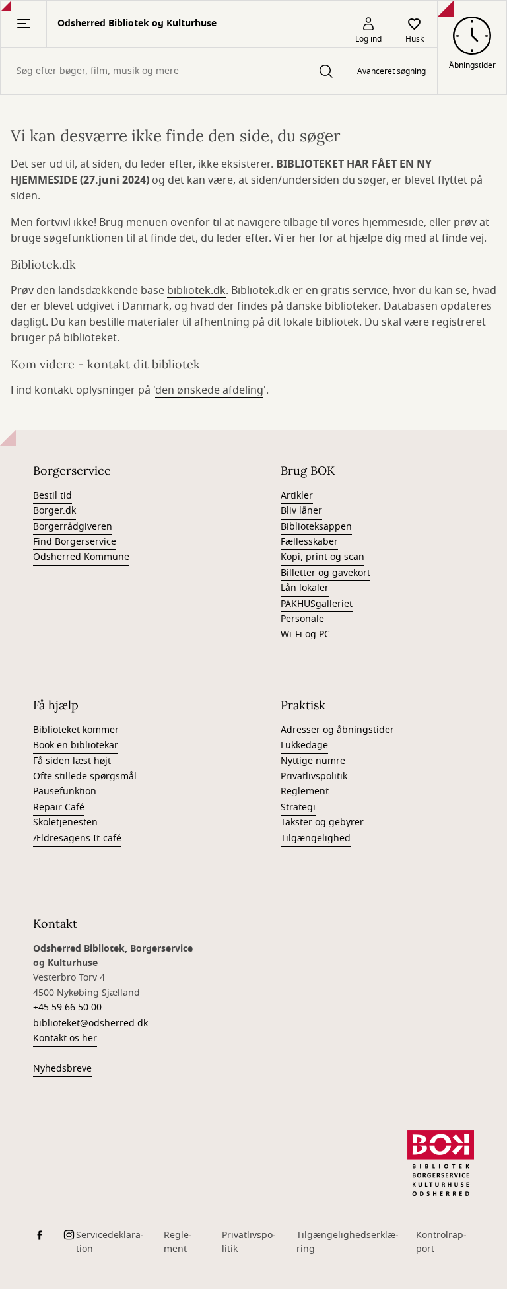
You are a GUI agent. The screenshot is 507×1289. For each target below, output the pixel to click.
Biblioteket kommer (76, 730)
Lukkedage (304, 745)
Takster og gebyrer (322, 822)
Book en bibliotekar (75, 745)
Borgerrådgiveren (72, 527)
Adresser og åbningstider (337, 730)
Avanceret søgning (391, 71)
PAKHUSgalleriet (317, 604)
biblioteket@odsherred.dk (90, 1023)
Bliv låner (301, 511)
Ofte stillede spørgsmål (85, 776)
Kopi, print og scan (322, 557)
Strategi (298, 807)
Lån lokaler (305, 588)
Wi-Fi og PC (305, 634)
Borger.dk (54, 511)
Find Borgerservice (74, 542)
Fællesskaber (309, 542)
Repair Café (58, 807)
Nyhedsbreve (62, 1069)
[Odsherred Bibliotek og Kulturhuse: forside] (440, 1163)
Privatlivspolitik (314, 776)
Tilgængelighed (316, 838)
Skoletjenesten (65, 822)
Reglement (305, 791)
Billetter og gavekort (325, 573)
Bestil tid (52, 496)
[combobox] (173, 71)
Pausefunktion (64, 791)
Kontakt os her (65, 1038)
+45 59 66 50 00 (67, 1007)
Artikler (297, 496)
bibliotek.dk (196, 290)
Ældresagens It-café (77, 838)
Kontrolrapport (441, 1242)
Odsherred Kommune (81, 557)
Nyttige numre (313, 761)
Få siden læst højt (72, 761)
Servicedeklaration (110, 1242)
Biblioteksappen (316, 527)
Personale (302, 619)
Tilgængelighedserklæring (347, 1242)
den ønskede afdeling (209, 390)
